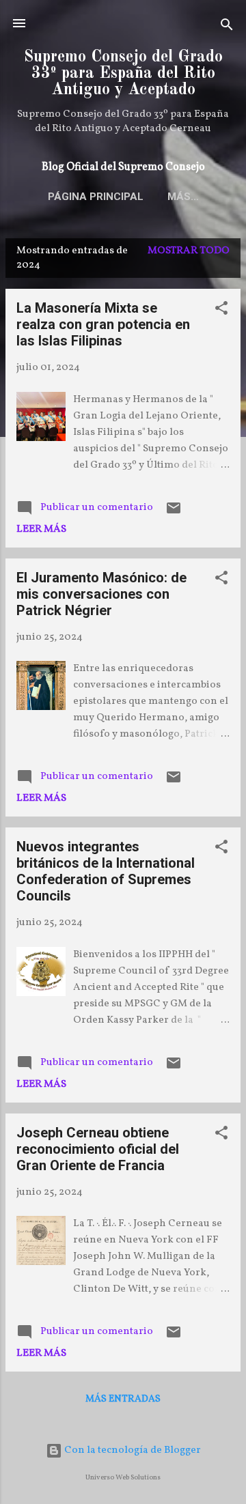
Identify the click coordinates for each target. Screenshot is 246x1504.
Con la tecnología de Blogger (131, 1450)
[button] (221, 311)
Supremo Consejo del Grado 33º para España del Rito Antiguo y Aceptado (123, 73)
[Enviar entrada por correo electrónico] (173, 514)
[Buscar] (227, 27)
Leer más (41, 529)
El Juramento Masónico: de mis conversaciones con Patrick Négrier (101, 594)
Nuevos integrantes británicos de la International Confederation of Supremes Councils (105, 871)
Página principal (96, 196)
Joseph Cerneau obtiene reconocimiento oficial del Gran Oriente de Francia (97, 1149)
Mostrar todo (189, 251)
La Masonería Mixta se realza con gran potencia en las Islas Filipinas (103, 324)
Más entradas (123, 1399)
